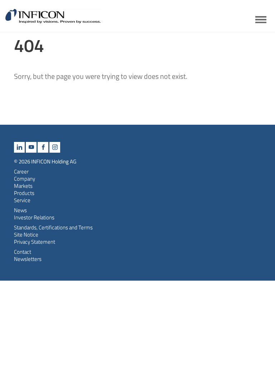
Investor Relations (34, 217)
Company (24, 179)
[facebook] (43, 147)
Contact (22, 252)
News (20, 210)
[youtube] (31, 147)
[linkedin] (19, 147)
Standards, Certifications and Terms (53, 227)
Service (22, 200)
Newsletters (28, 259)
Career (21, 171)
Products (24, 193)
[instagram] (54, 147)
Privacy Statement (34, 242)
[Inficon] (53, 19)
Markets (23, 186)
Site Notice (26, 234)
